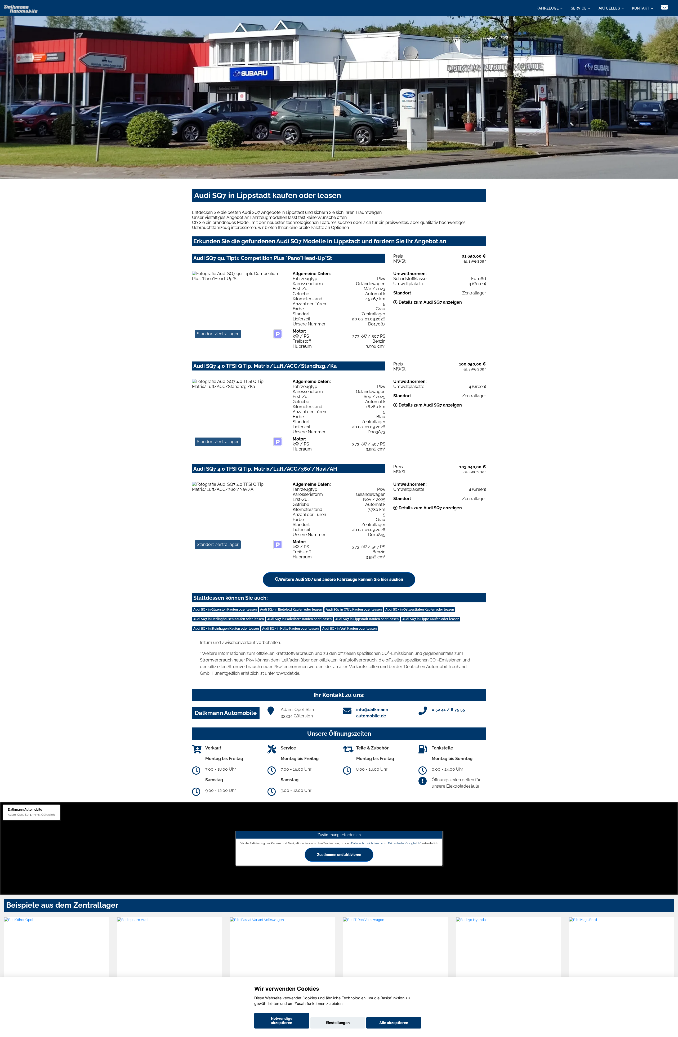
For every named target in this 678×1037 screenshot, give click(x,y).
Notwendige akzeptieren (281, 1020)
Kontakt (640, 8)
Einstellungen (338, 1023)
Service (579, 8)
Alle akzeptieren (393, 1023)
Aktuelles (609, 8)
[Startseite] (21, 9)
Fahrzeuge (548, 8)
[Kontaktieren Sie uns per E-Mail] (664, 7)
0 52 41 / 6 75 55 (448, 709)
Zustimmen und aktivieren (339, 854)
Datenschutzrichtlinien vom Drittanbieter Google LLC (386, 843)
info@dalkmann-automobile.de (373, 712)
